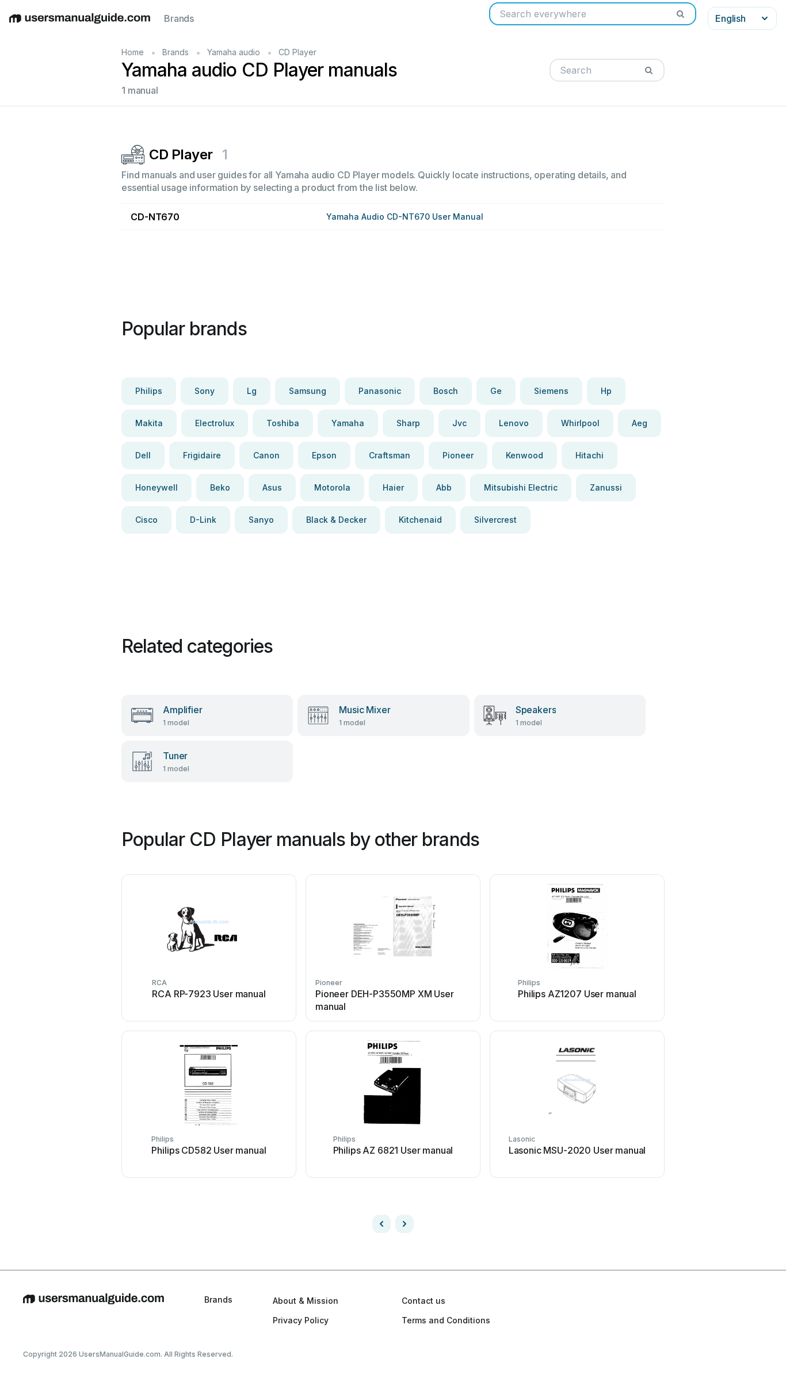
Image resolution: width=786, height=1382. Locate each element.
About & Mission (305, 1301)
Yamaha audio (233, 52)
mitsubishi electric (521, 487)
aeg (639, 423)
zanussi (606, 487)
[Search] (680, 13)
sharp (408, 423)
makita (149, 423)
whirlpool (580, 423)
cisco (146, 520)
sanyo (261, 520)
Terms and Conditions (446, 1320)
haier (393, 487)
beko (220, 487)
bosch (445, 391)
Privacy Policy (301, 1320)
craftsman (389, 455)
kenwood (524, 455)
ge (496, 391)
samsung (307, 391)
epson (324, 455)
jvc (459, 423)
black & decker (336, 520)
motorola (332, 487)
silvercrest (495, 520)
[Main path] (93, 1310)
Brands (179, 18)
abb (444, 487)
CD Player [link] (297, 52)
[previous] (381, 1224)
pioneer (458, 455)
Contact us (423, 1301)
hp (606, 391)
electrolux (214, 423)
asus (272, 487)
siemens (551, 391)
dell (143, 455)
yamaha (347, 423)
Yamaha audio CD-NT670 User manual (404, 216)
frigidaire (202, 455)
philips (148, 391)
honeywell (156, 487)
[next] (404, 1224)
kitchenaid (420, 520)
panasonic (379, 391)
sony (204, 391)
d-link (203, 520)
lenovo (514, 423)
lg (252, 391)
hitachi (589, 455)
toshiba (282, 423)
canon (266, 455)
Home (132, 52)
